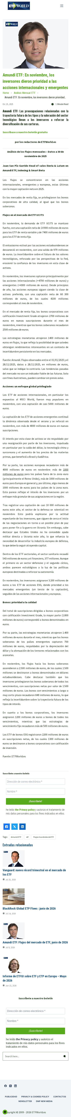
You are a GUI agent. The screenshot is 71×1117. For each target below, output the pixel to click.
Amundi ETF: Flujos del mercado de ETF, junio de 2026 (35, 942)
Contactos (59, 1096)
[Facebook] (5, 1086)
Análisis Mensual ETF (24, 92)
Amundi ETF (16, 837)
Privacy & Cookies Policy (35, 1096)
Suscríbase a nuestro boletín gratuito (25, 132)
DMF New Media (44, 1101)
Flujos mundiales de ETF (43, 837)
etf (27, 837)
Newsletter (25, 1101)
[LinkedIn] (15, 1086)
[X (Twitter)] (10, 1086)
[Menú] (61, 5)
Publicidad (11, 1096)
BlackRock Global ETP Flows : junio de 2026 (29, 908)
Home (6, 92)
